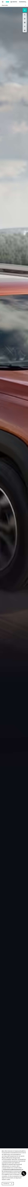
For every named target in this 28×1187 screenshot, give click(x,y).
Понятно (6, 1183)
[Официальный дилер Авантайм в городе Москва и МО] (18, 1)
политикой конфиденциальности (13, 1169)
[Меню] (3, 2)
